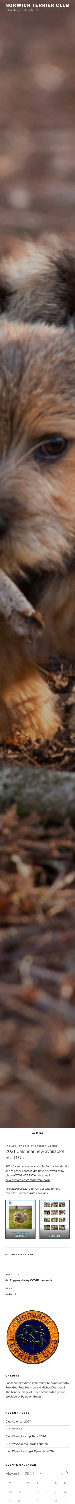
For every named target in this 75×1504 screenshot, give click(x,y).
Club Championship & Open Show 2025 (30, 1451)
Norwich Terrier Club (37, 5)
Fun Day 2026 (14, 1429)
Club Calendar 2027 (18, 1421)
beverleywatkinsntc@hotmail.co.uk (27, 1180)
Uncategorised (22, 1254)
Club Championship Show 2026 (25, 1436)
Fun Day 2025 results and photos (26, 1444)
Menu (39, 1132)
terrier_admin (46, 1146)
